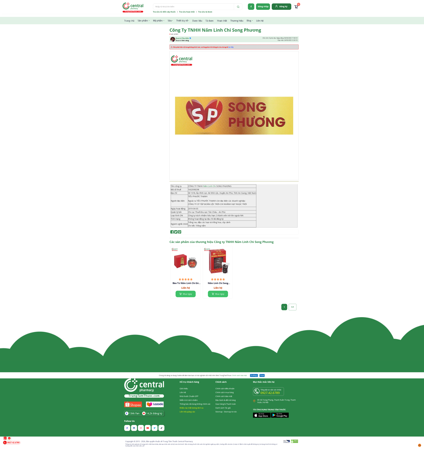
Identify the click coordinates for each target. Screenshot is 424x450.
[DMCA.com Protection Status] (294, 441)
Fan (134, 413)
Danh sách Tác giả (222, 408)
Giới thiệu (184, 388)
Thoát (262, 375)
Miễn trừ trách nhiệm (189, 400)
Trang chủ (129, 20)
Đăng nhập (263, 6)
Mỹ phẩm (158, 20)
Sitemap (218, 411)
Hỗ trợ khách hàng (189, 382)
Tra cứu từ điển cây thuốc (164, 12)
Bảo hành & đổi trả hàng (225, 400)
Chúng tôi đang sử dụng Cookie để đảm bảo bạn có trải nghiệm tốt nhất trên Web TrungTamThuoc (203, 375)
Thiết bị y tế (182, 20)
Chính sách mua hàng (224, 392)
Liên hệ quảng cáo (187, 411)
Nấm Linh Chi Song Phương (218, 283)
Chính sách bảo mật (239, 375)
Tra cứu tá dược (205, 12)
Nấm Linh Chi (209, 186)
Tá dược (209, 20)
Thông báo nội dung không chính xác (195, 404)
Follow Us (129, 421)
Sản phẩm (143, 20)
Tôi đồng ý (254, 375)
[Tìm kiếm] (238, 6)
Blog (249, 20)
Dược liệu (197, 20)
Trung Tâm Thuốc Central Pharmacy (178, 441)
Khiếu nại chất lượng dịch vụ (191, 408)
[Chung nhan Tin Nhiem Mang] (286, 441)
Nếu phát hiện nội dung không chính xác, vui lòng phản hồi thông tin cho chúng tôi (203, 47)
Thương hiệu (236, 20)
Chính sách (221, 382)
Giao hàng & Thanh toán (225, 404)
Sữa (170, 20)
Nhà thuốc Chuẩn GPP (189, 396)
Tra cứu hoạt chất (187, 12)
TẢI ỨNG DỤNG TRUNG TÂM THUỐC (269, 409)
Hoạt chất (222, 20)
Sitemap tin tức (230, 411)
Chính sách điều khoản (224, 388)
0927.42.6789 (270, 392)
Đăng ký (283, 6)
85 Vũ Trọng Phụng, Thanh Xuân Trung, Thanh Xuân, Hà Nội (276, 401)
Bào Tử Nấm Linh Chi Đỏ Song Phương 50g (186, 283)
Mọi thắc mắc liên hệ (263, 382)
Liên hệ (259, 20)
